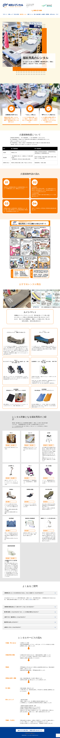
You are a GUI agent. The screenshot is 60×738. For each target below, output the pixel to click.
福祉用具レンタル (23, 14)
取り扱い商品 (16, 14)
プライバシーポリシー (30, 733)
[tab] (30, 593)
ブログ (57, 14)
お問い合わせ (52, 14)
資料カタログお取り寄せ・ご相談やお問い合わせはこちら (30, 730)
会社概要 (43, 14)
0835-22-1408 (37, 10)
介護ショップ (10, 14)
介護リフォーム (30, 14)
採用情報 (47, 14)
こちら (30, 599)
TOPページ (5, 14)
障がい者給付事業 (37, 14)
